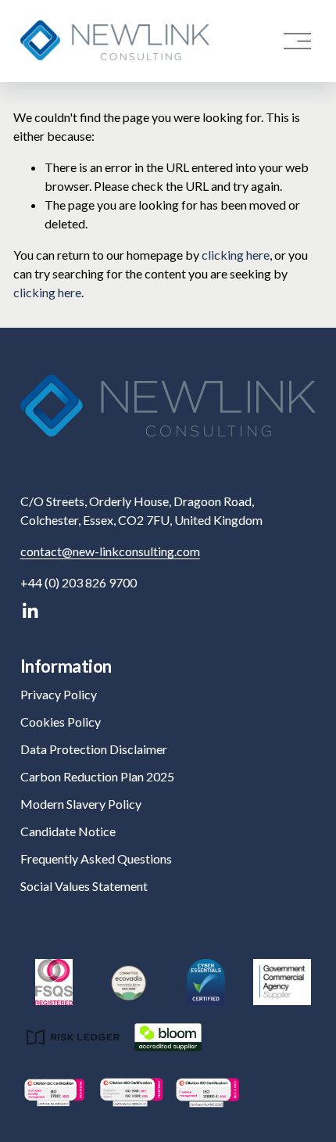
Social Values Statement (84, 885)
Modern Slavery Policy (80, 803)
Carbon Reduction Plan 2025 (97, 776)
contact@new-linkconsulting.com (110, 551)
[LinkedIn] (29, 611)
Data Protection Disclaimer (93, 749)
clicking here (236, 254)
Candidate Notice (68, 831)
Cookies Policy (60, 721)
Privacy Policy (58, 694)
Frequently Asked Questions (96, 858)
